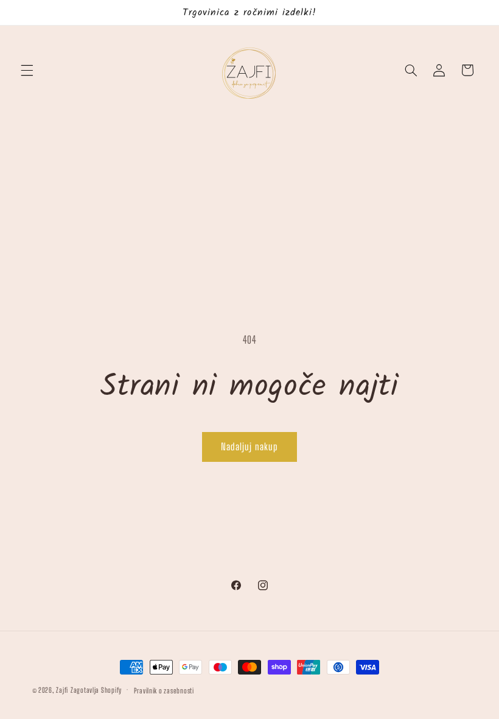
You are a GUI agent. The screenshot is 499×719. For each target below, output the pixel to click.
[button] (27, 70)
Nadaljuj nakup (249, 446)
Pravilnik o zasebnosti (164, 691)
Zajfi (62, 690)
